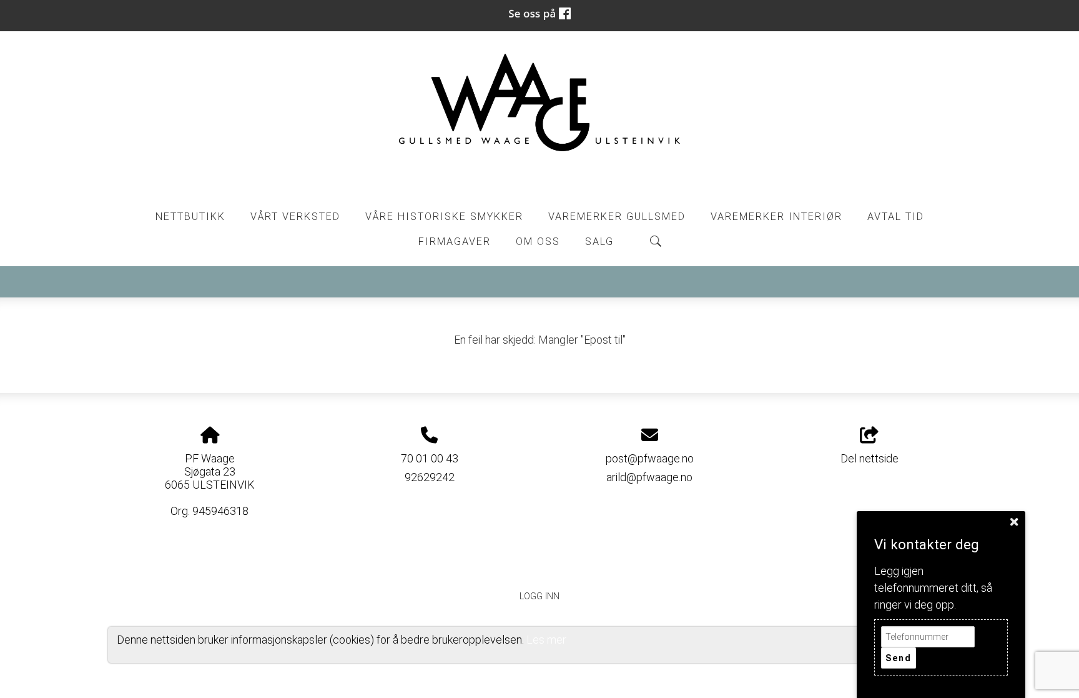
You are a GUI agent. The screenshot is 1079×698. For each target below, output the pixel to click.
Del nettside (869, 458)
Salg (599, 241)
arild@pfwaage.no (649, 477)
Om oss (538, 241)
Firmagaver (454, 241)
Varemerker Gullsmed (617, 216)
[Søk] (656, 241)
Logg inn (539, 596)
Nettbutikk (190, 216)
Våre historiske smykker (444, 216)
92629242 (430, 477)
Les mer (546, 639)
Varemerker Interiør (776, 216)
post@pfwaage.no (650, 458)
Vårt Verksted (295, 216)
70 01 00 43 (429, 458)
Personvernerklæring (540, 567)
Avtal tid (895, 216)
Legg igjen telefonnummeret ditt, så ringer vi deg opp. (933, 587)
